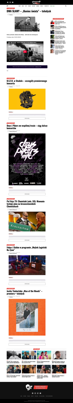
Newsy (20, 5)
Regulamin (36, 396)
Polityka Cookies (41, 396)
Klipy (26, 5)
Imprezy (41, 5)
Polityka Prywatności (49, 396)
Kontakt (32, 396)
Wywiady (29, 5)
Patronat (24, 396)
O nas (21, 396)
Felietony (33, 5)
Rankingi (37, 5)
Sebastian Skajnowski (13, 131)
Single (23, 5)
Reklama (28, 396)
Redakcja (11, 14)
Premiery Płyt (46, 5)
